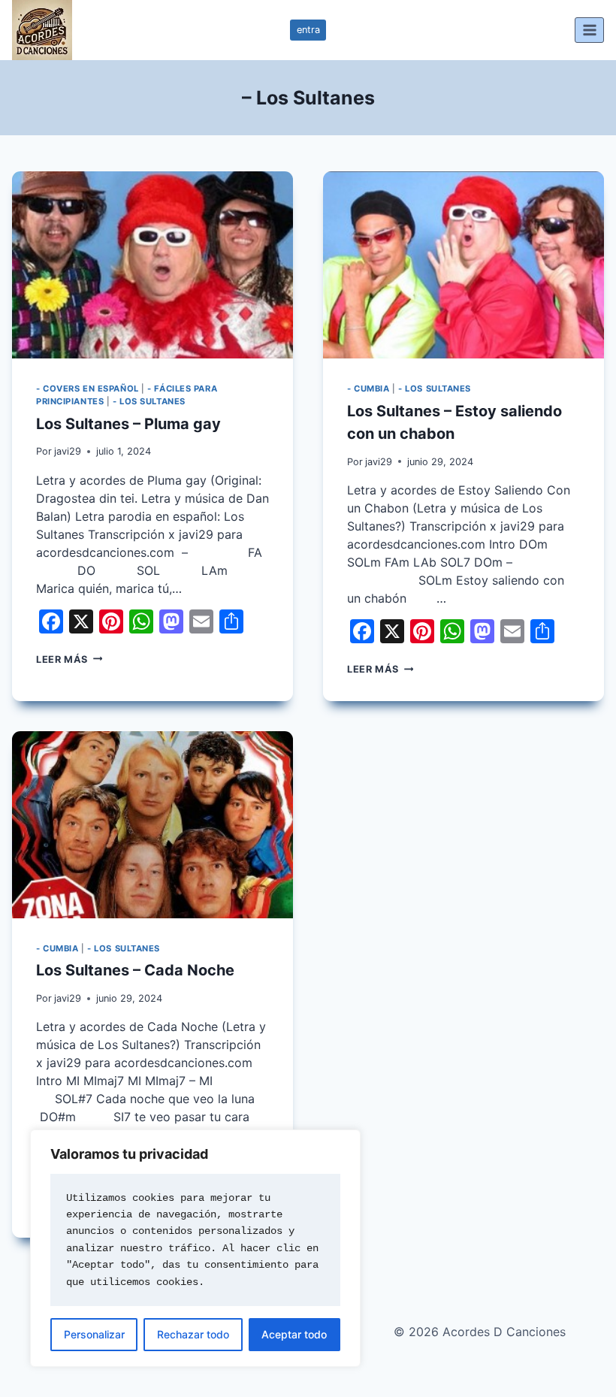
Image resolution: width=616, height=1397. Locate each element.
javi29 (67, 451)
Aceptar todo (294, 1334)
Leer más (69, 659)
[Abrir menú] (589, 29)
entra (308, 29)
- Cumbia (368, 388)
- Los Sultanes (149, 401)
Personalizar (94, 1334)
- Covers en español (87, 388)
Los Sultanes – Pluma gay (128, 424)
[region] (195, 1248)
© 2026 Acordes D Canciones (480, 1331)
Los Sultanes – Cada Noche (135, 970)
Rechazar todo (193, 1334)
